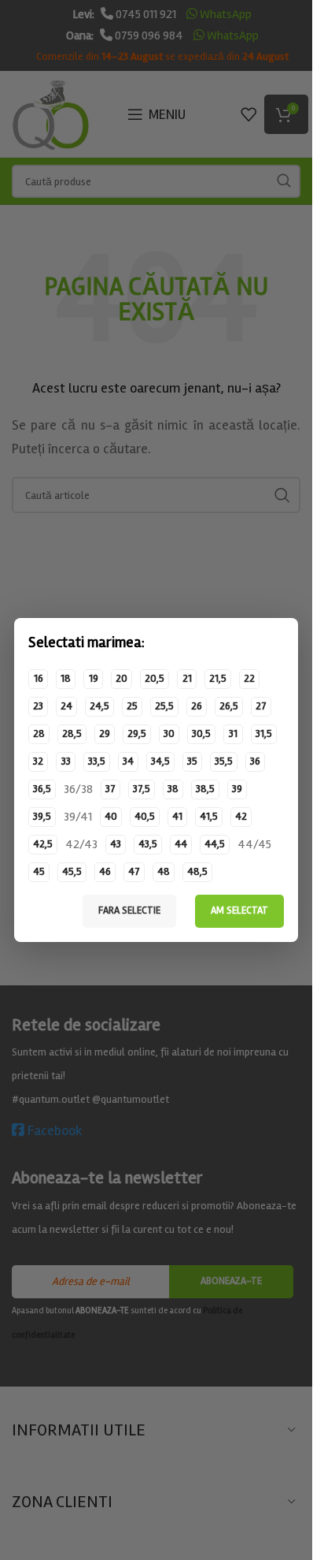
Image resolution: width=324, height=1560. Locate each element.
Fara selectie (129, 910)
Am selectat (239, 910)
